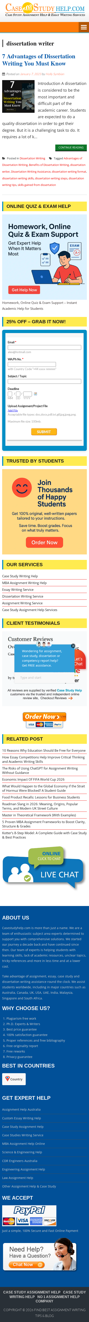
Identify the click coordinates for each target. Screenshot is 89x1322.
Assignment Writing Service (22, 603)
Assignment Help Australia (21, 1109)
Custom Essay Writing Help (21, 1118)
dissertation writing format (69, 171)
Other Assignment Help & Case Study (29, 1186)
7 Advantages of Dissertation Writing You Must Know (38, 60)
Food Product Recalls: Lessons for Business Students (41, 797)
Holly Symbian (55, 74)
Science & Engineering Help (22, 1152)
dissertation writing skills (18, 178)
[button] (76, 672)
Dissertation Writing (32, 158)
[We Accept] (29, 1225)
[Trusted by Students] (44, 511)
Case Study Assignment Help (23, 1127)
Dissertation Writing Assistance (31, 171)
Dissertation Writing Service (22, 596)
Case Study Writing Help (20, 576)
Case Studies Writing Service (22, 1135)
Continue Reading (71, 147)
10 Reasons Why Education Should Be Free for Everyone (44, 750)
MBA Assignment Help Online (23, 1144)
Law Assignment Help (17, 1178)
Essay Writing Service (17, 589)
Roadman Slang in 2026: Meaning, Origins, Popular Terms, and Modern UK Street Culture (40, 806)
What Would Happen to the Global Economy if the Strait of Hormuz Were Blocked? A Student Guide (43, 788)
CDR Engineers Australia (19, 1161)
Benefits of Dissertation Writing (49, 165)
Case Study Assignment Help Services (29, 610)
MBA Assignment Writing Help (24, 583)
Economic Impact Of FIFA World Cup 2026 (33, 779)
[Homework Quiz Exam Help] (44, 257)
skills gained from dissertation (37, 185)
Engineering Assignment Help (23, 1169)
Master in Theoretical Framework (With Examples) (39, 815)
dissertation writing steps (51, 178)
